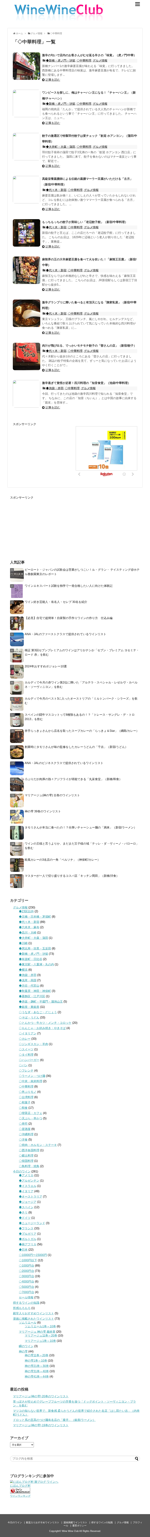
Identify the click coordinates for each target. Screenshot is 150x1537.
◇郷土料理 (26, 1155)
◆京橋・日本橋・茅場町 (35, 916)
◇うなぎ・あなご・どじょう (38, 1012)
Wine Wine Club (70, 1531)
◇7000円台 (26, 1292)
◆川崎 (23, 943)
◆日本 (23, 1249)
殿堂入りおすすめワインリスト (33, 1313)
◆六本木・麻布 (29, 927)
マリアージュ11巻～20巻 (41, 1335)
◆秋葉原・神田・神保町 (35, 991)
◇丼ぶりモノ (27, 1091)
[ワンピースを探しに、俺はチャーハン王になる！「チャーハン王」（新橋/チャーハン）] (26, 103)
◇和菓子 (25, 1102)
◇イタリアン (27, 1033)
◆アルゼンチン (29, 1180)
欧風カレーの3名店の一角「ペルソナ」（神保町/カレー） (62, 859)
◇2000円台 (26, 1270)
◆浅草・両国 (27, 980)
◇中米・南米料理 (30, 1081)
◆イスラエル (27, 1185)
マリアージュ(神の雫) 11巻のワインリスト (52, 795)
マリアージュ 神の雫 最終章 (37, 1331)
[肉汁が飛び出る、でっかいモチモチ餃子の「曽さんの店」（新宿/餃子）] (26, 356)
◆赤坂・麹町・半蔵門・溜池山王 (41, 1001)
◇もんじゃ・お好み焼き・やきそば (42, 1028)
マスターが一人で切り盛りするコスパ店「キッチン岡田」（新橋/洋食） (72, 875)
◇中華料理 (84, 60)
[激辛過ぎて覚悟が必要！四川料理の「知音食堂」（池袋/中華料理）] (26, 394)
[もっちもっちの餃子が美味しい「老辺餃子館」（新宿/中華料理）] (26, 233)
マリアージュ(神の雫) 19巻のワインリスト (41, 1425)
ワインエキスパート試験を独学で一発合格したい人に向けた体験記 (68, 585)
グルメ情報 (100, 60)
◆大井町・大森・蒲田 (60, 146)
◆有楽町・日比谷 (30, 959)
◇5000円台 (26, 1286)
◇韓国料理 (26, 1160)
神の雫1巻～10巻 (36, 1360)
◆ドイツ (25, 1217)
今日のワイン (22, 1171)
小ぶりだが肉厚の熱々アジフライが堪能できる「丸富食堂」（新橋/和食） (73, 779)
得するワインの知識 (26, 1302)
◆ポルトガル (27, 1239)
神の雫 (23, 1351)
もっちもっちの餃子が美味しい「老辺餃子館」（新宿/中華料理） (85, 222)
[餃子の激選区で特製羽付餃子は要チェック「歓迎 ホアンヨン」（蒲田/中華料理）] (26, 146)
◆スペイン (26, 1207)
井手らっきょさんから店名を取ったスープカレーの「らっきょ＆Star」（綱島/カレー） (82, 730)
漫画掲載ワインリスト (75, 1522)
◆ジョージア (27, 1201)
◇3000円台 (26, 1276)
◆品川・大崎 (27, 932)
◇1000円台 (26, 1265)
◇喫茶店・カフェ (30, 1113)
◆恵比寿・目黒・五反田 (35, 948)
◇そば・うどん (29, 1017)
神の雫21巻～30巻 (37, 1365)
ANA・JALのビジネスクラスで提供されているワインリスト (64, 763)
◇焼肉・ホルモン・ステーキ (38, 1144)
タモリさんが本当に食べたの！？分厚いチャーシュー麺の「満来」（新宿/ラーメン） (81, 827)
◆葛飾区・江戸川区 (32, 996)
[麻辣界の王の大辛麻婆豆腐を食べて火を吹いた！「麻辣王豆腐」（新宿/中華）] (26, 270)
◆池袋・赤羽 (54, 388)
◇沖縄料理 (26, 1134)
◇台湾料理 (26, 1097)
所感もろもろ (22, 1308)
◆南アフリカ (27, 1244)
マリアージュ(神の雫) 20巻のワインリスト (41, 1396)
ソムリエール (27, 1322)
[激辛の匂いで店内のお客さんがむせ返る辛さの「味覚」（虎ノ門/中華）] (26, 66)
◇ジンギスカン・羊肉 (33, 1044)
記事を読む (53, 79)
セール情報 (26, 1297)
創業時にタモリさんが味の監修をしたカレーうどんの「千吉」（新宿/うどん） (76, 746)
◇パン (23, 1065)
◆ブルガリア (27, 1233)
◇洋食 (23, 1139)
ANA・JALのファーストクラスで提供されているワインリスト (65, 634)
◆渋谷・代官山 (29, 985)
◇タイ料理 (26, 1054)
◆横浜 (23, 969)
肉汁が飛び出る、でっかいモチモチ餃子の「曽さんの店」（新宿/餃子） (89, 345)
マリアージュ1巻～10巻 (40, 1340)
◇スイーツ (26, 1049)
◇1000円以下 (28, 1260)
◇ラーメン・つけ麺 (32, 1075)
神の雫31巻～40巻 (37, 1371)
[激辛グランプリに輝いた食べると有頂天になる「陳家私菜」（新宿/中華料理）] (26, 313)
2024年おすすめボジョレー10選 (46, 666)
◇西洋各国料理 (29, 1150)
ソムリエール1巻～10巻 (40, 1326)
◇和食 (23, 1107)
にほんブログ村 (20, 1485)
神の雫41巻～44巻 (37, 1376)
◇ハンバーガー (29, 1060)
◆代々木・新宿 (56, 190)
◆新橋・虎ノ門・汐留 (60, 60)
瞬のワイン (26, 1346)
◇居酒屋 (25, 1129)
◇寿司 (23, 1123)
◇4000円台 (26, 1281)
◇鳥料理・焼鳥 (29, 1166)
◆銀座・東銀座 (29, 1006)
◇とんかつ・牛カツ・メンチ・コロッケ (45, 1022)
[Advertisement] (43, 451)
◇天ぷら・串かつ (30, 1118)
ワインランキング (20, 1495)
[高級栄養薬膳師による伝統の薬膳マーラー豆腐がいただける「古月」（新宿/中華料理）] (26, 189)
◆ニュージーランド (32, 1223)
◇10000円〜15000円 (33, 1255)
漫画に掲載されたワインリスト (33, 1318)
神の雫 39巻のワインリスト (43, 811)
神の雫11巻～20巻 (36, 1355)
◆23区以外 (26, 911)
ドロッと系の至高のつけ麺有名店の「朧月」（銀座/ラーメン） (54, 1419)
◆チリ (23, 1212)
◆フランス (26, 1228)
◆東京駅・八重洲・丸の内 (36, 964)
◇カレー (25, 1038)
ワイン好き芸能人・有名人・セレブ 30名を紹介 (56, 601)
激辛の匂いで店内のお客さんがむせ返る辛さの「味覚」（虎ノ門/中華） (89, 55)
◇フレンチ (26, 1070)
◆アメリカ (26, 1175)
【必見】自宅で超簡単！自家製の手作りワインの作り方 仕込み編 (68, 618)
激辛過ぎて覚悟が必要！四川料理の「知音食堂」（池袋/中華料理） (86, 382)
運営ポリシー (79, 1525)
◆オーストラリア (30, 1196)
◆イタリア (26, 1191)
